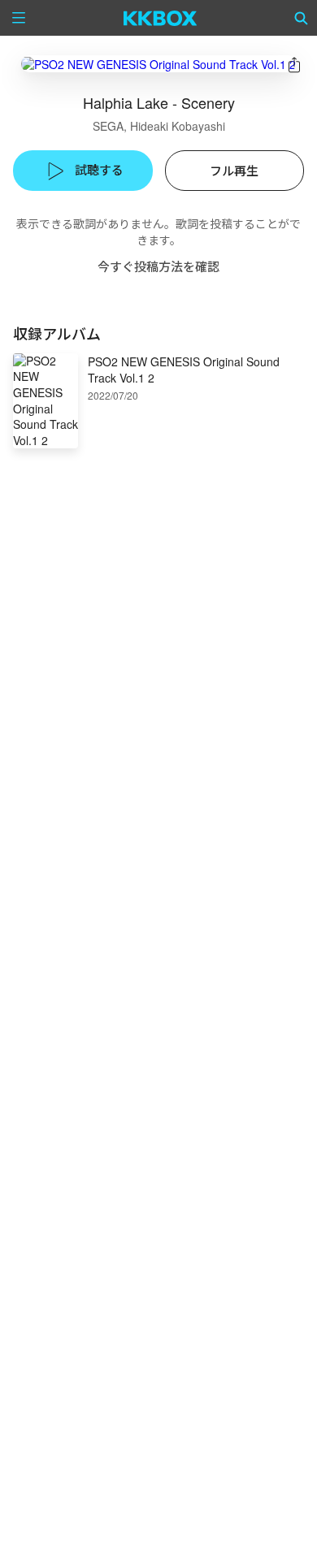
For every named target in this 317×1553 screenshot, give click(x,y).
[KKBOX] (160, 18)
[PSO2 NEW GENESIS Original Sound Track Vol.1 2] (158, 63)
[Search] (301, 18)
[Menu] (18, 18)
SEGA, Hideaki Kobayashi (159, 126)
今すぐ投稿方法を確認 (158, 266)
